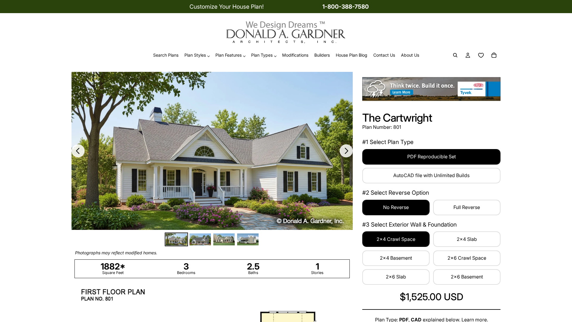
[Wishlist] (480, 55)
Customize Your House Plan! (226, 6)
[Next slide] (346, 150)
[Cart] (493, 55)
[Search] (455, 55)
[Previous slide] (78, 150)
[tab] (176, 239)
